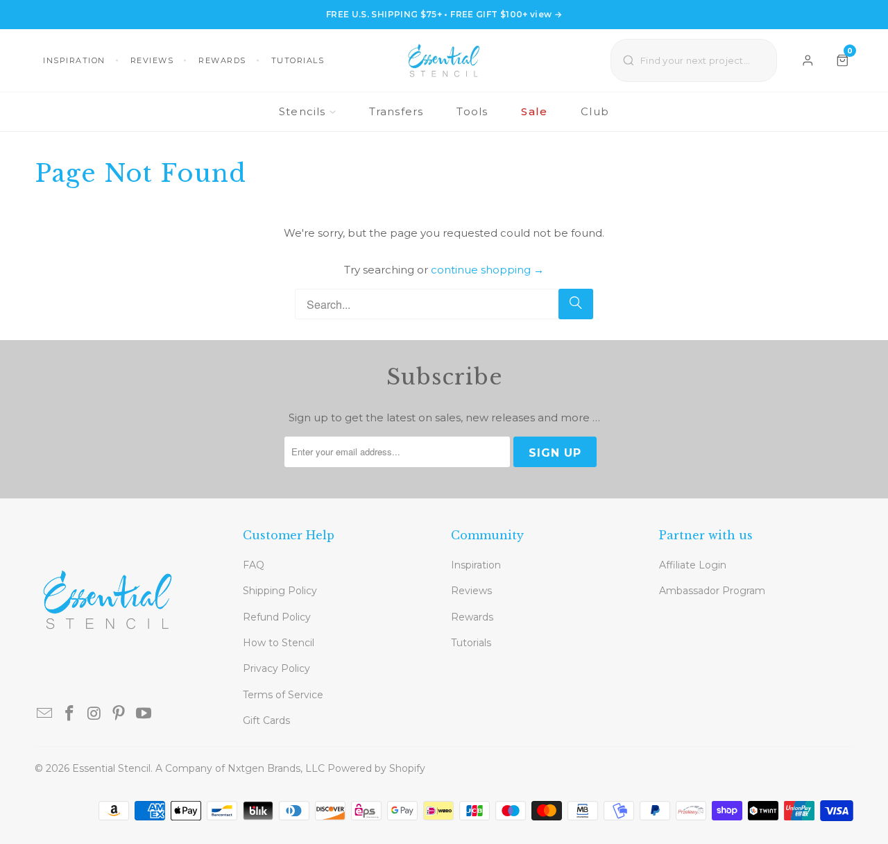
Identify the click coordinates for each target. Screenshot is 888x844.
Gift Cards (266, 720)
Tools (472, 111)
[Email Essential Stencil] (45, 714)
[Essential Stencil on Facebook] (70, 714)
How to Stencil (278, 642)
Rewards (222, 60)
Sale (534, 111)
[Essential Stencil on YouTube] (144, 714)
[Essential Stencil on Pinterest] (119, 714)
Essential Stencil (111, 768)
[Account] (808, 60)
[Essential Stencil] (444, 60)
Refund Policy (277, 617)
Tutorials (298, 60)
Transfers (396, 111)
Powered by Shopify (376, 768)
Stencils (302, 111)
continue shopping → (487, 269)
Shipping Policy (280, 590)
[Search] (575, 304)
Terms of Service (283, 695)
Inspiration (74, 60)
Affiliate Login (692, 565)
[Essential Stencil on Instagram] (94, 714)
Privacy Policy (276, 668)
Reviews (152, 60)
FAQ (253, 565)
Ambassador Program (712, 590)
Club (595, 111)
